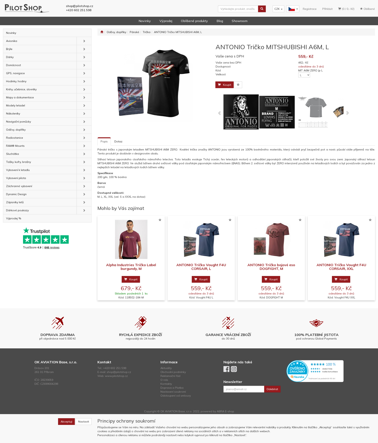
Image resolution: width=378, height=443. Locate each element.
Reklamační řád (170, 376)
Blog (220, 21)
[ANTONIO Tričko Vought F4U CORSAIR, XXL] (341, 239)
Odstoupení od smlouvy (175, 395)
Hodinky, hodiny (16, 81)
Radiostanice (14, 137)
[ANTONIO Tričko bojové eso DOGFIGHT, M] (271, 239)
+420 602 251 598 (78, 10)
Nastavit (83, 421)
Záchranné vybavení (19, 186)
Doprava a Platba (171, 387)
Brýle (9, 49)
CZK (277, 9)
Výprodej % (13, 218)
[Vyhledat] (262, 9)
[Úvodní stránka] (101, 32)
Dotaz (118, 141)
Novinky (145, 21)
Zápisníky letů (15, 202)
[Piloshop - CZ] (292, 9)
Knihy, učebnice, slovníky (21, 89)
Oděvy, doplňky (16, 129)
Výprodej (165, 21)
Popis (104, 141)
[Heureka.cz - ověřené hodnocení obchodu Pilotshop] (315, 371)
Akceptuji (66, 421)
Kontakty (166, 384)
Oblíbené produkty (194, 21)
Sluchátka (12, 154)
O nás (164, 380)
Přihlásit (327, 9)
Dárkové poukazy (17, 210)
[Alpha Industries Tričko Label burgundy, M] (131, 239)
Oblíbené (369, 9)
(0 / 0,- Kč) (347, 9)
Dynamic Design (16, 194)
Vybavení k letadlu (18, 170)
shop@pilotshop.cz (79, 6)
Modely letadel (15, 105)
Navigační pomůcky (18, 121)
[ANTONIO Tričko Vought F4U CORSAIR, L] (201, 239)
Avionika (11, 41)
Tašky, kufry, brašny (18, 162)
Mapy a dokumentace (20, 97)
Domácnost (13, 65)
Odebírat (272, 389)
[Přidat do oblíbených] (238, 84)
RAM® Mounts (15, 146)
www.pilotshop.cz (116, 376)
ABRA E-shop (225, 411)
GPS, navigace (15, 73)
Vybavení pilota (16, 178)
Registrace (310, 9)
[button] (84, 41)
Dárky (10, 57)
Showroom (239, 21)
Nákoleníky (13, 113)
